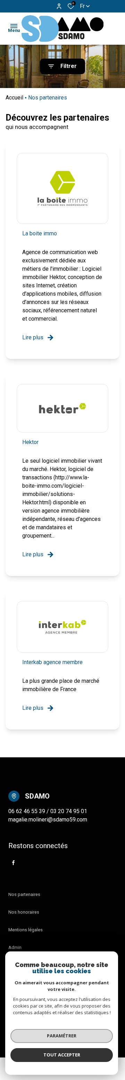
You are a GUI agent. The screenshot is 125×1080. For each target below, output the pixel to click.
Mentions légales (25, 929)
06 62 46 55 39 (27, 811)
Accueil (14, 97)
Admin (15, 947)
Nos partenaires (24, 894)
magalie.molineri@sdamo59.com (47, 819)
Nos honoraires (23, 912)
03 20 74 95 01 (68, 811)
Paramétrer (61, 1036)
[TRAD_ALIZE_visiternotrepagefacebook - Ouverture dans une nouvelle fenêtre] (13, 862)
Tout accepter (61, 1055)
